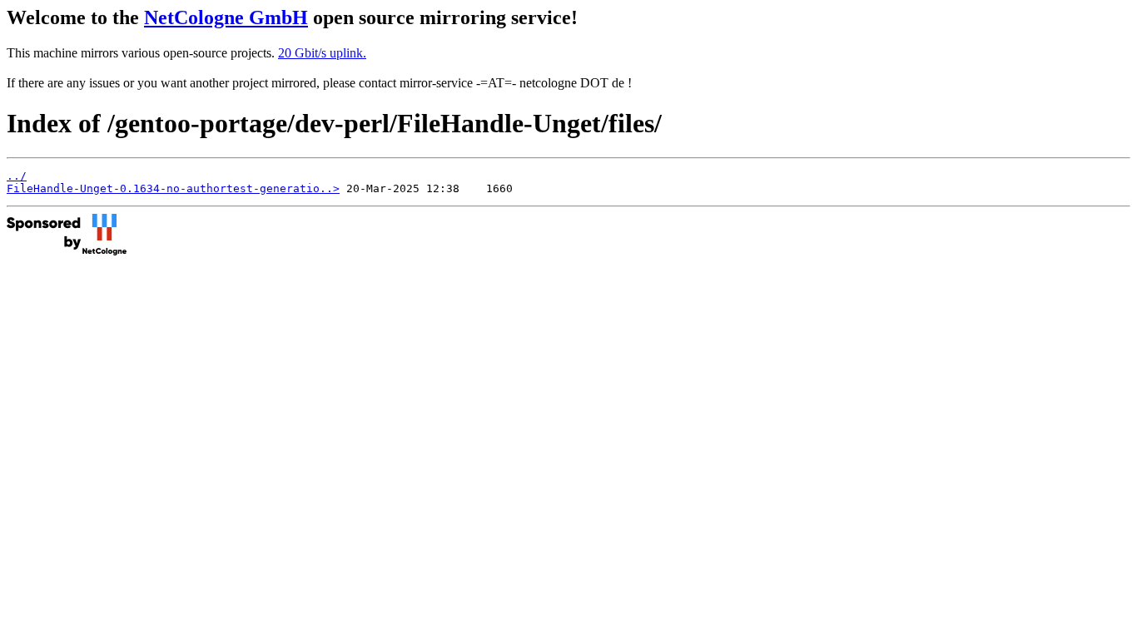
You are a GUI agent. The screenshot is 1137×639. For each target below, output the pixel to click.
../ (17, 176)
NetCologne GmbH (226, 17)
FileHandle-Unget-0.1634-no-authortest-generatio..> (173, 188)
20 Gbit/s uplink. (322, 53)
